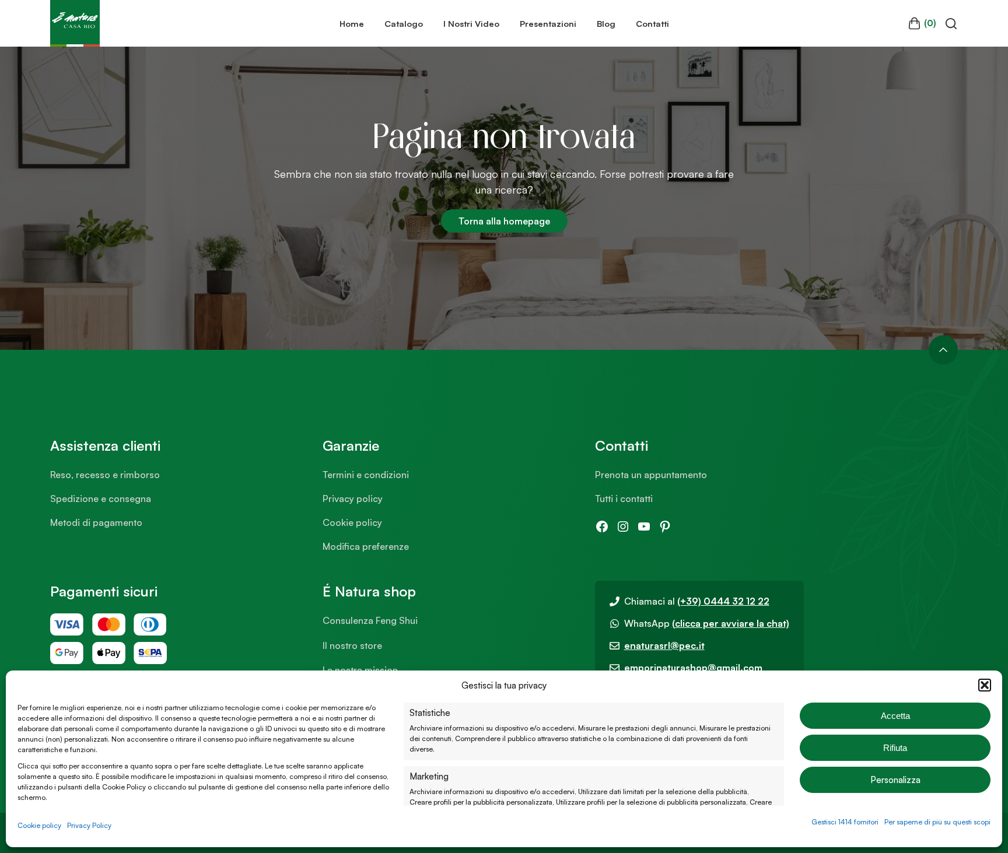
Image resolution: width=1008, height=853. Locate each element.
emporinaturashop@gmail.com (693, 667)
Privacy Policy (89, 825)
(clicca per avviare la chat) (730, 623)
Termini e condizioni (366, 474)
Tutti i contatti (624, 498)
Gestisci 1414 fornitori (844, 821)
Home (352, 23)
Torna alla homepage (504, 221)
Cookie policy (39, 825)
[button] (985, 685)
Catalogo (403, 23)
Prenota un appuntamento (651, 474)
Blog (606, 23)
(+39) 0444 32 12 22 (723, 601)
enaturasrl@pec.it (664, 645)
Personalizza (895, 779)
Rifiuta (895, 748)
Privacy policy (353, 498)
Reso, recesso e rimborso (105, 474)
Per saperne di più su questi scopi (937, 821)
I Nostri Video (471, 23)
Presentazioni (548, 23)
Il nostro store (352, 645)
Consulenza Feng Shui (370, 620)
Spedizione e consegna (100, 498)
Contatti (652, 23)
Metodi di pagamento (96, 522)
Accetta (895, 716)
